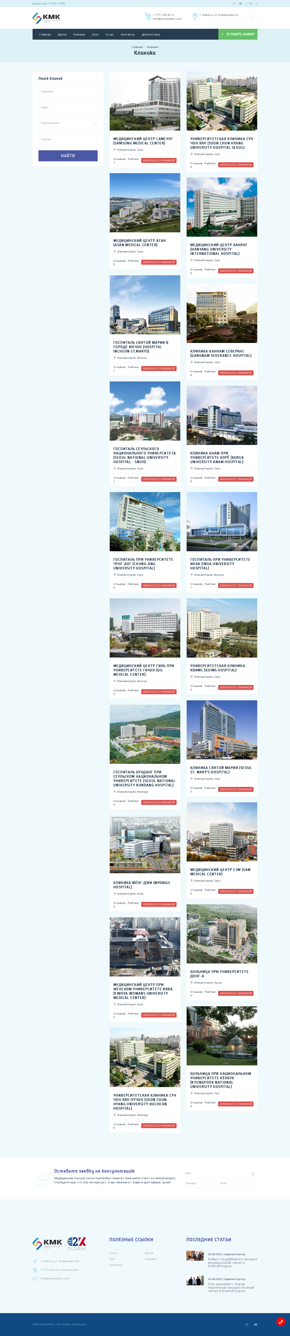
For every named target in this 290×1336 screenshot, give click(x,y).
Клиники (79, 34)
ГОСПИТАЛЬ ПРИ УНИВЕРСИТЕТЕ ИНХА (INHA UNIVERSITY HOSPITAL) (220, 564)
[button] (252, 17)
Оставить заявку (240, 34)
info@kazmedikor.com (167, 19)
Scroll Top (286, 1284)
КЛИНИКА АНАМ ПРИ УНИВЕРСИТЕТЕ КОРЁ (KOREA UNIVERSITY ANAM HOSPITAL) (217, 457)
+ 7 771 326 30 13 (163, 15)
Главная (45, 34)
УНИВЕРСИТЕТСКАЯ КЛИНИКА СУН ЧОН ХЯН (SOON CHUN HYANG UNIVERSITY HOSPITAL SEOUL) (222, 143)
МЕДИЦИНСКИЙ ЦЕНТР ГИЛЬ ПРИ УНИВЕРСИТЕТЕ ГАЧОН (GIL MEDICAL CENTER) (143, 670)
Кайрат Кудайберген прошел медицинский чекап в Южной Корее (232, 1262)
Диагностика (151, 34)
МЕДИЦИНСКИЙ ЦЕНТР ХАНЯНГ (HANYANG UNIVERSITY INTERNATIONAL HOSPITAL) (219, 249)
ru (251, 3)
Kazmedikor (47, 1324)
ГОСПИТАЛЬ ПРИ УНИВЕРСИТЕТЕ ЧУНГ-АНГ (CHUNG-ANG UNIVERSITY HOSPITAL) (143, 564)
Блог (95, 34)
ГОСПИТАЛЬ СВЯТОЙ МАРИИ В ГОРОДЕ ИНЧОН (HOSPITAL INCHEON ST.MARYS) (141, 347)
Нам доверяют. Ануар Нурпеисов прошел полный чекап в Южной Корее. (231, 1287)
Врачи (62, 34)
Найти (68, 155)
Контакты (128, 34)
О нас (110, 34)
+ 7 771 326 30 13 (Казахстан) (59, 1270)
